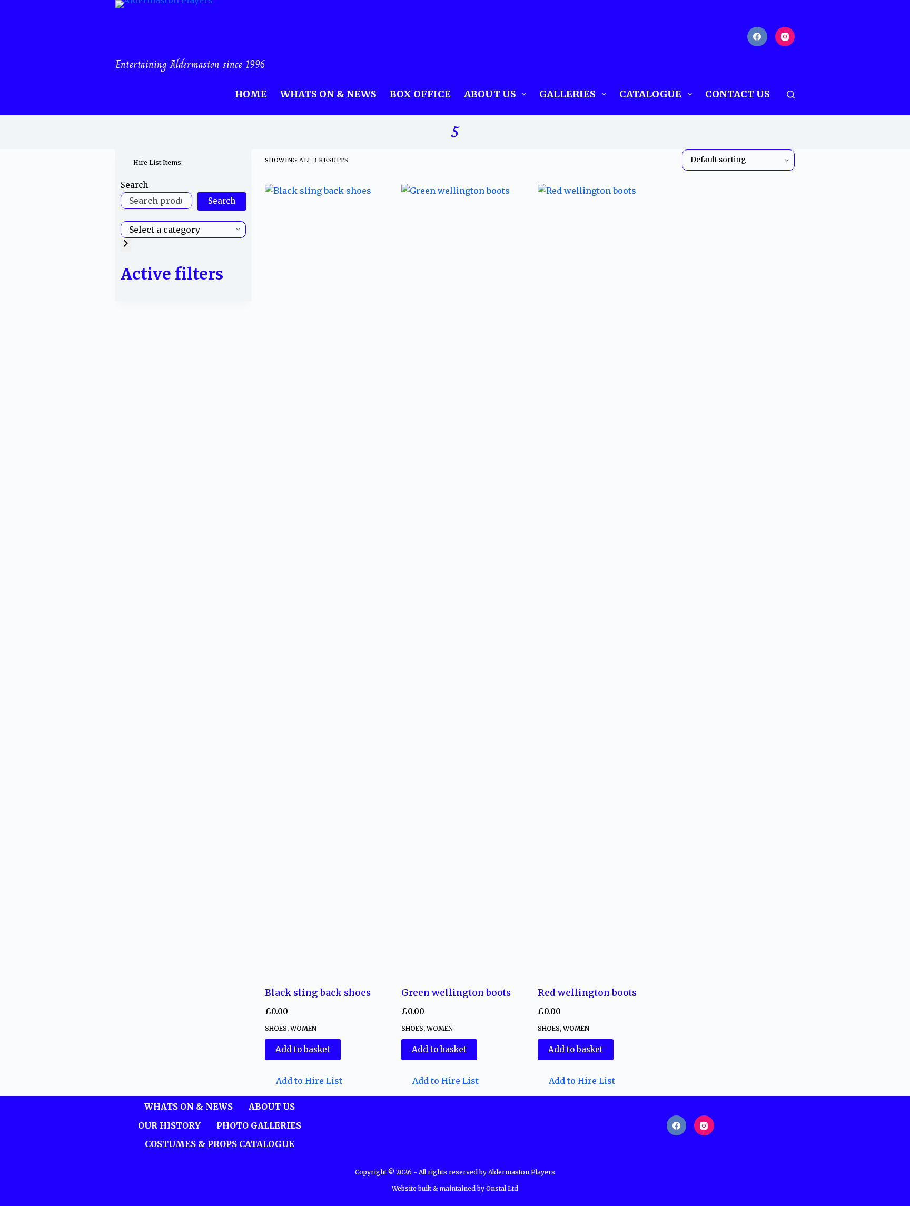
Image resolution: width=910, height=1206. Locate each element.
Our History (169, 1125)
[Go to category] (126, 245)
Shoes (276, 1028)
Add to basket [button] (302, 1049)
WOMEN (303, 1028)
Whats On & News (328, 94)
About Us (490, 94)
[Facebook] (757, 37)
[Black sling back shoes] (325, 578)
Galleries (567, 94)
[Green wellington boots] (461, 578)
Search (134, 185)
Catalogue (650, 94)
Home (251, 94)
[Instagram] (785, 37)
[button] (303, 1081)
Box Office (420, 94)
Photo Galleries (258, 1125)
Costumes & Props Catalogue (219, 1144)
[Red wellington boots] (598, 578)
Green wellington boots (456, 993)
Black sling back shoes (318, 993)
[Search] (791, 94)
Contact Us (737, 94)
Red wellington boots (587, 993)
